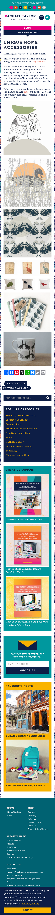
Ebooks (10, 854)
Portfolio (11, 844)
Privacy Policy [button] (30, 903)
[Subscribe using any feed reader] (44, 7)
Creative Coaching (17, 419)
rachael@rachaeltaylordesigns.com (25, 872)
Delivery (32, 815)
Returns (32, 819)
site (26, 92)
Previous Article (15, 388)
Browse (31, 812)
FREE (9, 437)
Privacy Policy (35, 822)
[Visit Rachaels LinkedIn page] (30, 7)
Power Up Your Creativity (21, 415)
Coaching (11, 847)
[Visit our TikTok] (34, 7)
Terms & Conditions (38, 829)
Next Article (16, 383)
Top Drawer (39, 61)
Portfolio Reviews (16, 850)
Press (9, 815)
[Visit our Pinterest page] (25, 7)
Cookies (32, 826)
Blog (27, 28)
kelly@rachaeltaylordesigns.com (23, 879)
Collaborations (14, 840)
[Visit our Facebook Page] (16, 7)
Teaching (11, 450)
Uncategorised (27, 32)
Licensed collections (18, 455)
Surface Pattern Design (19, 446)
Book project (13, 424)
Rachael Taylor (15, 442)
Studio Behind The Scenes (21, 428)
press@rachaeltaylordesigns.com (23, 885)
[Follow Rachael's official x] (20, 7)
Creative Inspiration (18, 433)
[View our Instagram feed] (11, 7)
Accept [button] (27, 910)
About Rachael (14, 812)
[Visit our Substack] (39, 7)
